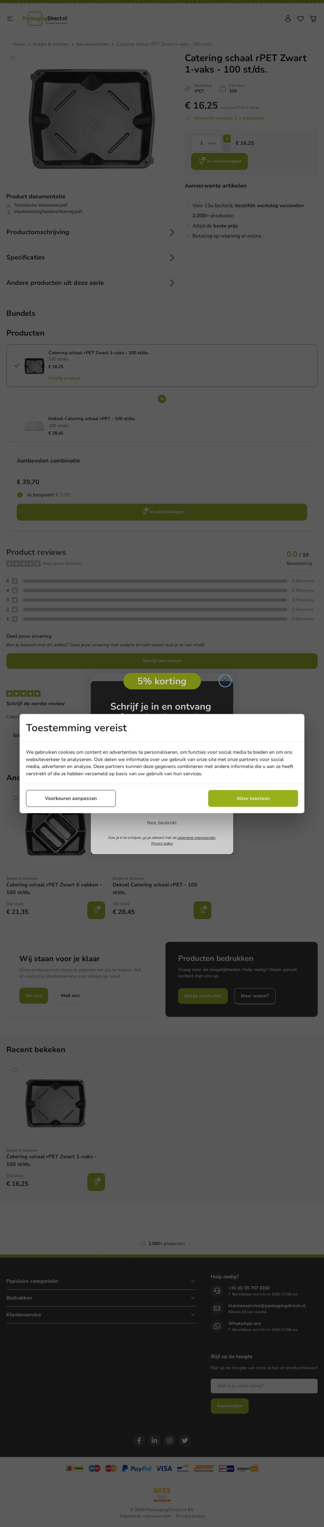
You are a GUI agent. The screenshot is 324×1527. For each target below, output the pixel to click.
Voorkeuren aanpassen (71, 798)
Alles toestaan (253, 798)
